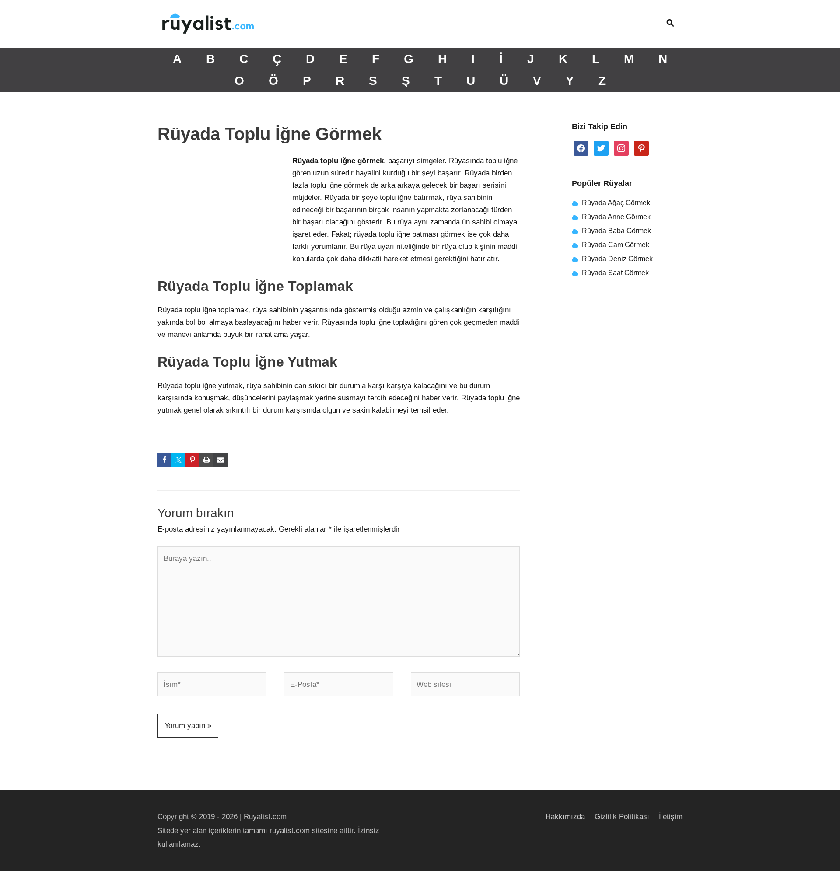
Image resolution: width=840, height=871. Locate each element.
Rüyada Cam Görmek (615, 244)
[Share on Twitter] (179, 460)
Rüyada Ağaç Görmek (615, 202)
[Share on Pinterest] (193, 460)
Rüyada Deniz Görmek (617, 258)
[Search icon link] (670, 23)
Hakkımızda (565, 816)
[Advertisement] (223, 213)
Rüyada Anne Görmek (616, 216)
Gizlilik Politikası (622, 816)
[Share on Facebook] (165, 460)
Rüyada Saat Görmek (614, 272)
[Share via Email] (221, 460)
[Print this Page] (207, 460)
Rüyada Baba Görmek (616, 230)
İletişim (670, 816)
